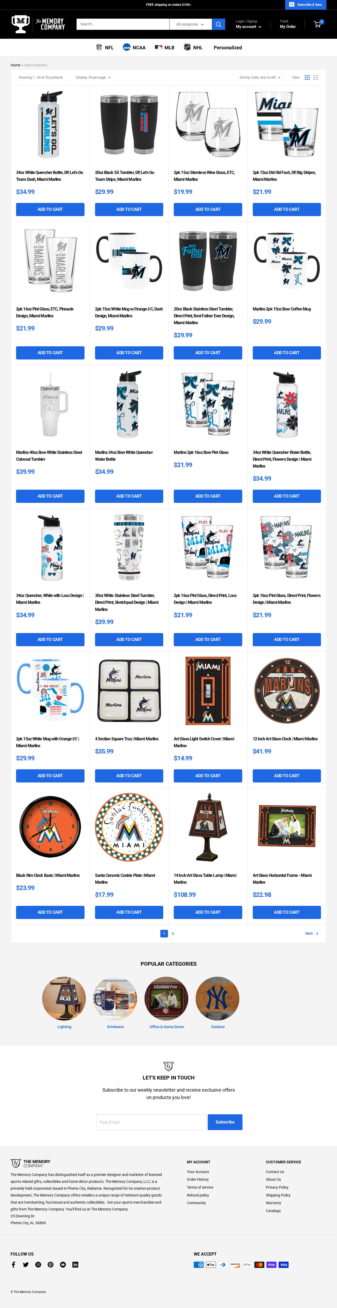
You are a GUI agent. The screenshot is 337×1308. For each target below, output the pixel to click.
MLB (168, 47)
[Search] (218, 24)
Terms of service (200, 1187)
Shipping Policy (278, 1195)
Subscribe (225, 1122)
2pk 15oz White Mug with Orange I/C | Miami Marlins (47, 742)
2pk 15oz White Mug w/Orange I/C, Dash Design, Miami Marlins (129, 312)
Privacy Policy (277, 1187)
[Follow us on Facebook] (13, 1265)
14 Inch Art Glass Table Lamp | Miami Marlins (205, 879)
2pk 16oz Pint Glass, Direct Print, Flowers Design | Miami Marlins (286, 599)
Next (309, 933)
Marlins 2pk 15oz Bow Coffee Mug (282, 309)
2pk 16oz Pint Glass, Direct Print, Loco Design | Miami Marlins (205, 599)
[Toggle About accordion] (89, 1163)
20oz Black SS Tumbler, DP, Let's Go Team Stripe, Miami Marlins (124, 176)
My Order (288, 24)
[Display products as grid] (307, 77)
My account (246, 26)
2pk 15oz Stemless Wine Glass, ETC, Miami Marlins (204, 176)
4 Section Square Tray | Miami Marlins (126, 738)
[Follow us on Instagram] (38, 1265)
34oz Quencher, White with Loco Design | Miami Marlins (49, 599)
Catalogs (273, 1211)
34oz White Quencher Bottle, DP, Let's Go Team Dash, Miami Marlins (49, 176)
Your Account (198, 1172)
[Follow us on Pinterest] (50, 1265)
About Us (273, 1179)
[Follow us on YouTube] (63, 1265)
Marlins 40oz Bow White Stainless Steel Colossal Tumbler (49, 456)
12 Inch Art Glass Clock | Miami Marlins (285, 738)
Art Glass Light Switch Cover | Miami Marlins (204, 742)
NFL (108, 47)
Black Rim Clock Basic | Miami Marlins (48, 875)
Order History (198, 1179)
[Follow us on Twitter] (26, 1265)
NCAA (138, 47)
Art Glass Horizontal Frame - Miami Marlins (282, 879)
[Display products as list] (316, 77)
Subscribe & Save (310, 5)
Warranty (273, 1203)
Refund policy (198, 1195)
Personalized (227, 47)
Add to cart (50, 209)
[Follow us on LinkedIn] (75, 1265)
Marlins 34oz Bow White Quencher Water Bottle (124, 456)
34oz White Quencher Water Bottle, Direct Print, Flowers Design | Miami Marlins (282, 459)
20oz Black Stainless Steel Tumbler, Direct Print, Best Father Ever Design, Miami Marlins (204, 316)
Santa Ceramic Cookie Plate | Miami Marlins (125, 879)
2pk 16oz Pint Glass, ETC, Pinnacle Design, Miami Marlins (44, 312)
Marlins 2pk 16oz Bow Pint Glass (201, 452)
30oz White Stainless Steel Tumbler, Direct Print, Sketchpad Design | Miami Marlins (126, 602)
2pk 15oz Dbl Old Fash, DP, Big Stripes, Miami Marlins (284, 176)
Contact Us (275, 1172)
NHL (197, 47)
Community (196, 1203)
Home (15, 65)
